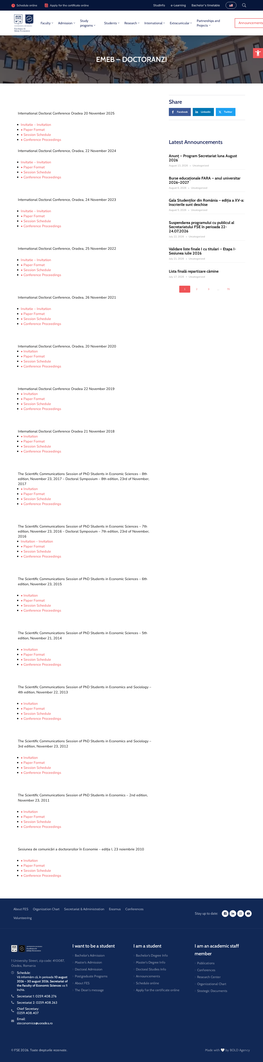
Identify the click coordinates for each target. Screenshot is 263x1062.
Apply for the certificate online (69, 5)
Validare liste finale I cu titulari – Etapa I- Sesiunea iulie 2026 (202, 251)
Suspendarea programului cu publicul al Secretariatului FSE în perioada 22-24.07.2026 (201, 226)
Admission (65, 23)
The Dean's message (89, 990)
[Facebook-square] (225, 913)
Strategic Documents (212, 991)
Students (110, 23)
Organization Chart (46, 909)
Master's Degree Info (150, 962)
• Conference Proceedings (41, 139)
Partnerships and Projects (208, 23)
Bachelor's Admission (90, 955)
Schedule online (147, 983)
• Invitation (29, 351)
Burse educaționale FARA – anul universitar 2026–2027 (204, 180)
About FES (20, 909)
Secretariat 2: (37, 1002)
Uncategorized (201, 165)
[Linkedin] (232, 913)
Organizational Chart (211, 984)
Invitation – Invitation (37, 541)
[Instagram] (240, 913)
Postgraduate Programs (91, 976)
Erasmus (115, 909)
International (153, 23)
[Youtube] (248, 913)
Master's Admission (88, 962)
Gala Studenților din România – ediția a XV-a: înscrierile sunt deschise (206, 202)
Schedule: (24, 973)
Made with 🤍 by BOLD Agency (227, 1050)
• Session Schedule (36, 134)
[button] (258, 53)
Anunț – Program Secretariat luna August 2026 (203, 158)
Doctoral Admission (89, 969)
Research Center (208, 977)
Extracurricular (179, 23)
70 (228, 289)
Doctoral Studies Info (151, 969)
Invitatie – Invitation (36, 124)
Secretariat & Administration (84, 909)
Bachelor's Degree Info (152, 955)
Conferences (134, 909)
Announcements (148, 976)
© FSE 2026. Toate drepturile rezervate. (39, 1050)
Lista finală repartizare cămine (194, 271)
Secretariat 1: (37, 996)
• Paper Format (33, 129)
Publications (205, 963)
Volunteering (22, 918)
